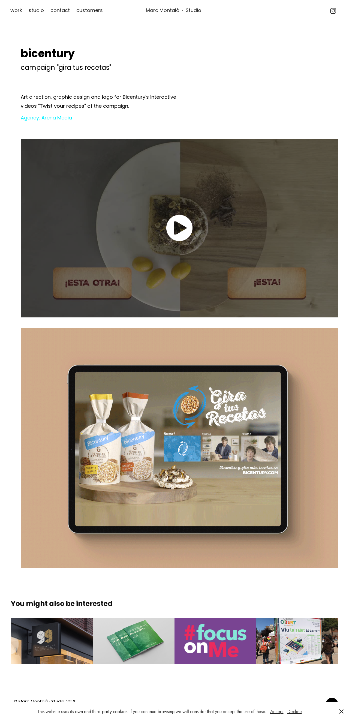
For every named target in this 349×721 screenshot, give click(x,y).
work (16, 11)
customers (89, 11)
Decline (294, 711)
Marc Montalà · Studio (173, 11)
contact (60, 11)
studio (36, 11)
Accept (277, 711)
